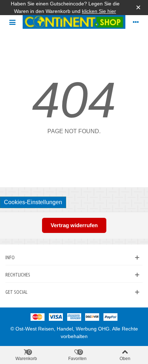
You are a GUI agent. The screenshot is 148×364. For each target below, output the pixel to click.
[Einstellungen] (136, 22)
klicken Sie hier (99, 11)
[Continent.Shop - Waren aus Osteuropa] (74, 22)
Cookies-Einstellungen (33, 202)
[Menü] (12, 22)
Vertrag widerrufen (74, 225)
